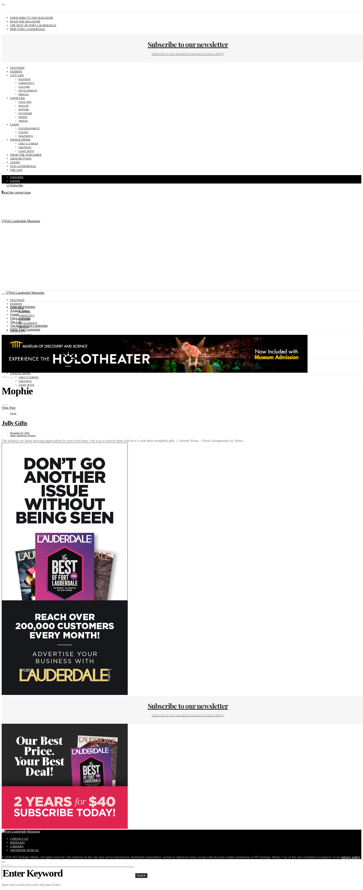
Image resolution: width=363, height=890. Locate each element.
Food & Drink (20, 139)
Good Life (17, 98)
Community (26, 83)
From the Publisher (26, 154)
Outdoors (25, 113)
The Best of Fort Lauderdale (33, 25)
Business (24, 79)
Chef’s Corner (28, 143)
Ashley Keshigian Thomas (23, 435)
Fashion (16, 71)
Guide (14, 124)
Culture (24, 87)
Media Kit (17, 842)
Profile (23, 94)
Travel (23, 121)
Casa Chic (25, 102)
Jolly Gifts (14, 423)
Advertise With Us (24, 850)
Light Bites (26, 151)
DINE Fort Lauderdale (27, 29)
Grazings (24, 147)
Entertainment (29, 128)
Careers (16, 846)
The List (16, 170)
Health (23, 105)
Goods (15, 162)
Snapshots (25, 136)
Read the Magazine (25, 21)
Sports (23, 117)
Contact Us (19, 838)
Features (17, 67)
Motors (23, 109)
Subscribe (17, 177)
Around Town (21, 158)
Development (27, 90)
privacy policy (350, 857)
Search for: (7, 865)
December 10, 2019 (19, 433)
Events (23, 132)
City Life (17, 75)
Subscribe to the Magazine (31, 17)
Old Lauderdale (23, 166)
